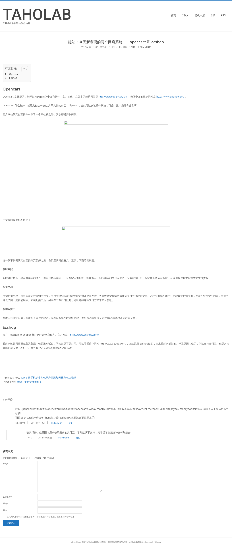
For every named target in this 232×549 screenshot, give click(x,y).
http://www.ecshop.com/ (84, 334)
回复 (70, 422)
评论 (5, 463)
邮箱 (5, 503)
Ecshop (13, 77)
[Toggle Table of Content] (23, 69)
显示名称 (7, 496)
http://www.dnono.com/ (170, 96)
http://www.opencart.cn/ (113, 96)
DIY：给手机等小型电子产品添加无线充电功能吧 (48, 377)
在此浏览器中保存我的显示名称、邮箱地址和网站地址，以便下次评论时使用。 (41, 516)
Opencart (14, 74)
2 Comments (144, 47)
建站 (125, 47)
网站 (5, 510)
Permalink (56, 422)
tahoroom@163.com (152, 542)
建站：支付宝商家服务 (29, 382)
